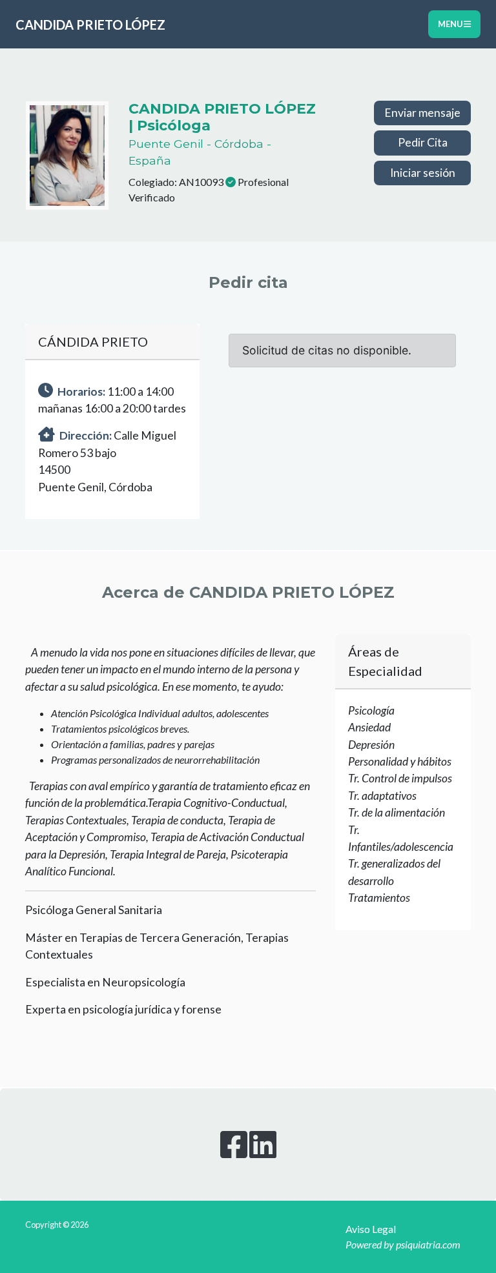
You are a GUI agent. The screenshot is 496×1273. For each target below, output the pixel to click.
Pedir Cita (423, 142)
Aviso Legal (371, 1229)
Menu (451, 24)
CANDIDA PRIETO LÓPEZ (90, 24)
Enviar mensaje (422, 112)
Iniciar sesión (422, 172)
